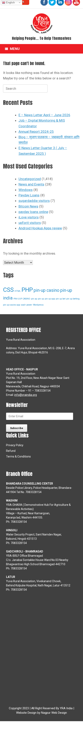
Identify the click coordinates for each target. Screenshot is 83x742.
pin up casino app (11, 305)
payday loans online (33, 212)
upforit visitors (30, 223)
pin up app (50, 298)
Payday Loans (29, 195)
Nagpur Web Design (54, 713)
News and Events (31, 184)
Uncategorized (30, 179)
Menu (15, 49)
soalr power (26, 305)
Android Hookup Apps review (40, 228)
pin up (41, 298)
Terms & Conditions (18, 456)
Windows (26, 190)
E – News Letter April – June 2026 (44, 115)
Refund (11, 450)
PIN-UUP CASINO (21, 298)
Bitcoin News (28, 206)
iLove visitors (29, 217)
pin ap (34, 298)
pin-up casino (46, 290)
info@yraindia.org (25, 394)
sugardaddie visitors (34, 201)
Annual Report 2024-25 (36, 132)
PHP (27, 289)
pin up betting (73, 298)
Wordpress (38, 305)
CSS (8, 289)
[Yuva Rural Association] (41, 23)
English (10, 2)
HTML (18, 291)
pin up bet (60, 298)
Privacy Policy (14, 445)
